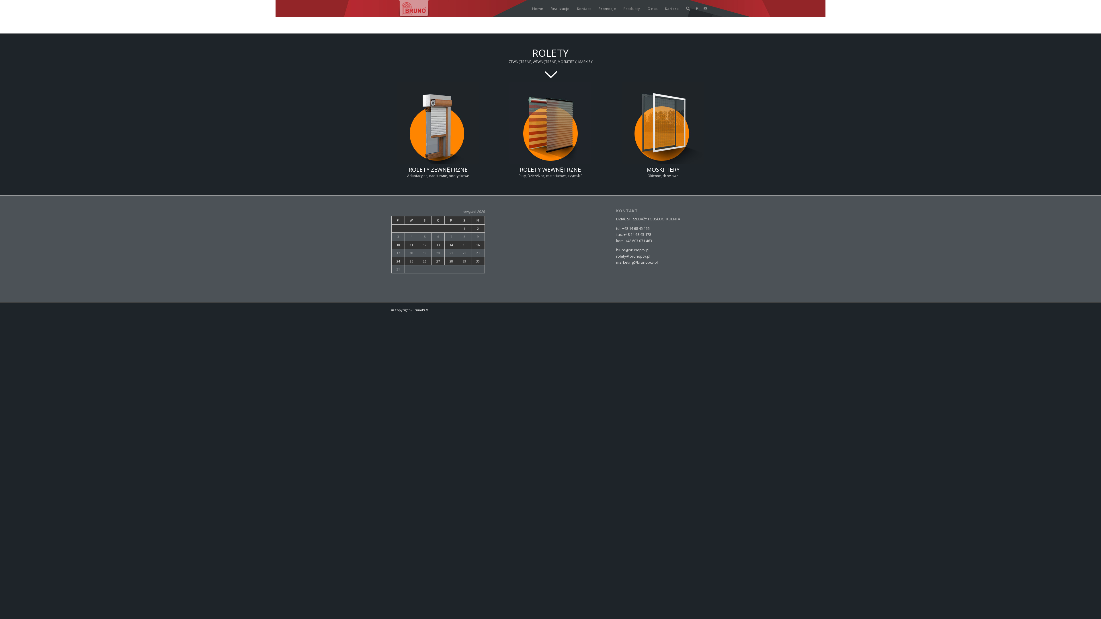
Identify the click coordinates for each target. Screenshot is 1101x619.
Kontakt (584, 8)
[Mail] (705, 8)
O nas (652, 8)
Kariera (672, 8)
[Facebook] (696, 8)
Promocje (607, 8)
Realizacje (559, 8)
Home (537, 8)
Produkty (631, 8)
